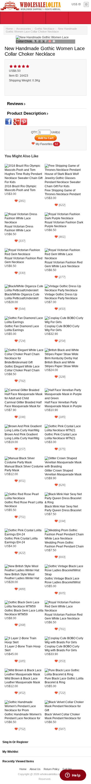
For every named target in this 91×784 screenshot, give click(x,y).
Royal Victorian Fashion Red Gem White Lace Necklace (64, 264)
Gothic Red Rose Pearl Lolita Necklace (24, 504)
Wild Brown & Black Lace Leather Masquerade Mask (22, 680)
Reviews (15, 103)
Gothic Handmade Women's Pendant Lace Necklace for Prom (23, 716)
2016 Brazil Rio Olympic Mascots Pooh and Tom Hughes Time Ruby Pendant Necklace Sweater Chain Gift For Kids (23, 188)
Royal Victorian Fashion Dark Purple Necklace (64, 224)
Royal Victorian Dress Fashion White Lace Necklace (19, 228)
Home (9, 28)
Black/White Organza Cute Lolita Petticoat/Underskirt (22, 296)
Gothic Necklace (44, 28)
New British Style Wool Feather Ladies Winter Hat (22, 576)
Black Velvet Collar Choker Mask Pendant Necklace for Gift (63, 716)
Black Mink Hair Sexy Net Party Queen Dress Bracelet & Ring (63, 508)
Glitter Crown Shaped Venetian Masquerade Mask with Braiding (63, 472)
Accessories (23, 28)
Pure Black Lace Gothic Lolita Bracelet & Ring (64, 680)
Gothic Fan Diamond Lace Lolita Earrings (22, 328)
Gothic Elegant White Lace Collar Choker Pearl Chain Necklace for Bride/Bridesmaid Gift (22, 368)
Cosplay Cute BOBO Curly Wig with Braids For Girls (62, 648)
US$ (74, 4)
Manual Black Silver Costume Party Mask (24, 468)
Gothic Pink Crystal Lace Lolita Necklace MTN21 (61, 436)
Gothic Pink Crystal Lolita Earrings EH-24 (21, 540)
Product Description (26, 113)
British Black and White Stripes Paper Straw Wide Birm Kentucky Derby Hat (61, 364)
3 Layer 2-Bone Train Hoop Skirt (23, 648)
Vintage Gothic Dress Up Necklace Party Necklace (61, 296)
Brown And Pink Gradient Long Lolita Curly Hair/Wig (22, 436)
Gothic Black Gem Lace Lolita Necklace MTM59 (24, 612)
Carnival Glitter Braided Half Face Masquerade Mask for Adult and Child (23, 404)
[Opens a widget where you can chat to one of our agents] (72, 776)
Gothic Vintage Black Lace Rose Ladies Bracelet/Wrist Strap (62, 580)
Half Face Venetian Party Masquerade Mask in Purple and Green (63, 404)
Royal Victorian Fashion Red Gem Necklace (23, 260)
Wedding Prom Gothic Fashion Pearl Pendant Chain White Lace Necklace (64, 544)
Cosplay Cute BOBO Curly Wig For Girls (62, 328)
